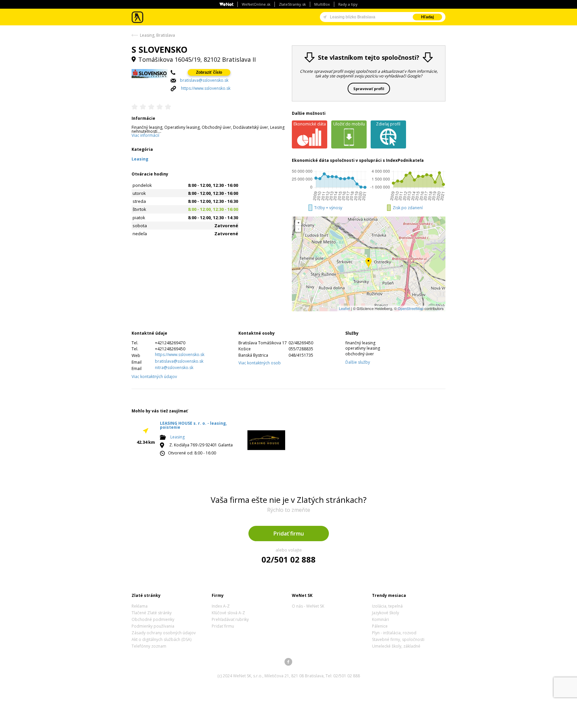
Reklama (140, 606)
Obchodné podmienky (153, 619)
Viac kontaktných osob (259, 363)
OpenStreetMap (410, 308)
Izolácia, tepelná (387, 606)
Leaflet (344, 308)
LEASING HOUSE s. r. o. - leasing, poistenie (193, 425)
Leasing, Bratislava (157, 35)
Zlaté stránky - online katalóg (138, 17)
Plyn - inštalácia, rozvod (394, 633)
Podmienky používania (153, 626)
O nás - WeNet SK (308, 606)
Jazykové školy (385, 613)
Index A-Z (221, 606)
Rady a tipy (348, 4)
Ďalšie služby (357, 362)
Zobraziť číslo (209, 72)
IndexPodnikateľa (405, 160)
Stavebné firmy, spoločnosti (398, 639)
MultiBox (322, 4)
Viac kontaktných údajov (154, 376)
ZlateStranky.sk (292, 4)
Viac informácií (145, 135)
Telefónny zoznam (149, 646)
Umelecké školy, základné (396, 646)
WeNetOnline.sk (256, 4)
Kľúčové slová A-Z (228, 613)
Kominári (380, 619)
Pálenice (380, 626)
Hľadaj (427, 17)
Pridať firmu (288, 533)
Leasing (177, 437)
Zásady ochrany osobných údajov (164, 633)
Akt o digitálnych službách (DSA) (161, 639)
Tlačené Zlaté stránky (152, 613)
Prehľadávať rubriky (230, 619)
